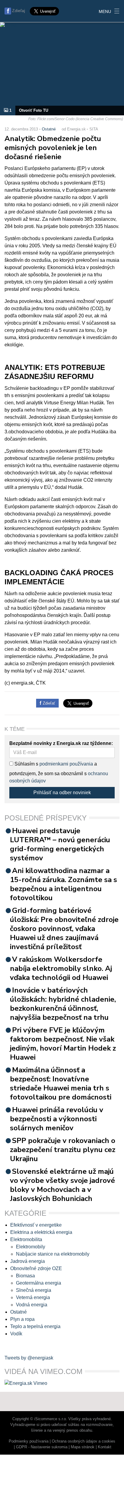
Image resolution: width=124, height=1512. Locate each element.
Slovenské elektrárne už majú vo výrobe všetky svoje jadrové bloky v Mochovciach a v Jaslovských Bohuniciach (62, 1185)
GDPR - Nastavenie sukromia (41, 1447)
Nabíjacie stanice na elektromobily (52, 1254)
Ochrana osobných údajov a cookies (83, 1441)
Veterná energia (33, 1297)
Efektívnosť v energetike (36, 1225)
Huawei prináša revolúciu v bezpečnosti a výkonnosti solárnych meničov (56, 1118)
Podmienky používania (28, 1441)
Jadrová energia (27, 1261)
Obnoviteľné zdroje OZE (36, 1268)
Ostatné (49, 129)
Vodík (16, 1333)
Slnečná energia (33, 1290)
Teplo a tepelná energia (35, 1326)
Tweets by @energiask (29, 1357)
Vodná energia (31, 1304)
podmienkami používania (66, 763)
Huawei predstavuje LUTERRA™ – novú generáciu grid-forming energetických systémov (60, 844)
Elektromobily (30, 1246)
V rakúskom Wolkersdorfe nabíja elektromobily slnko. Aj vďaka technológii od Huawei (61, 968)
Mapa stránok (83, 1447)
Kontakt (104, 1447)
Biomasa (25, 1275)
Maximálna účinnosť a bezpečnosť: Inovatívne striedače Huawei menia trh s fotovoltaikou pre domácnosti (60, 1083)
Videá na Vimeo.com (43, 1371)
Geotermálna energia (38, 1283)
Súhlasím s (25, 763)
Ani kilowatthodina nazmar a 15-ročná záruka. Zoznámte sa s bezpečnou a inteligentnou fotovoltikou (63, 884)
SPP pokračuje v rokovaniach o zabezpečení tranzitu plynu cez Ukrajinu (62, 1149)
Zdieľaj (18, 10)
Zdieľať (48, 703)
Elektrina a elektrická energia (41, 1232)
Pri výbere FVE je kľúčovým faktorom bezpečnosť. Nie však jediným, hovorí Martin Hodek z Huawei (63, 1044)
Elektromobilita (26, 1239)
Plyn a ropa (22, 1319)
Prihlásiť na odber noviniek (62, 792)
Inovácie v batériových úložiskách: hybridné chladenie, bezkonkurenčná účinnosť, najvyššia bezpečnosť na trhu (63, 1004)
